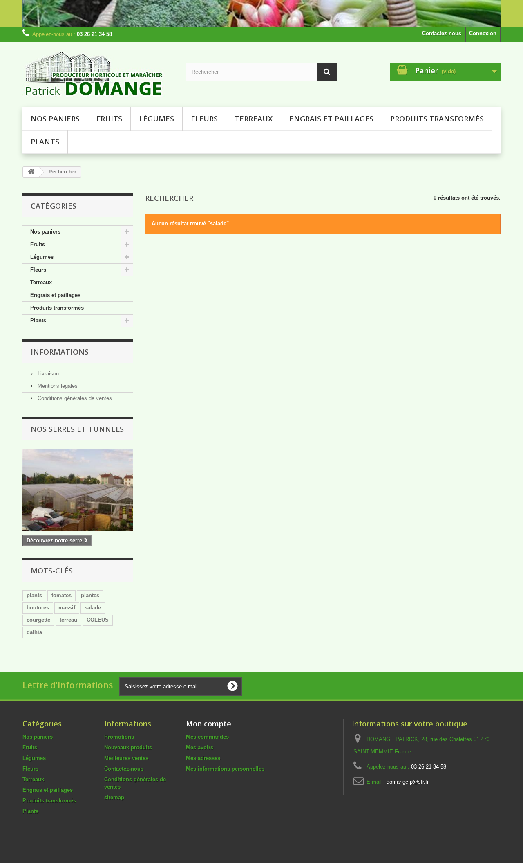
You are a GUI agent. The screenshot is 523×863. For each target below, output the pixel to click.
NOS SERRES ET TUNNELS (77, 429)
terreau (68, 620)
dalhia (34, 632)
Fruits (109, 119)
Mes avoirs (199, 747)
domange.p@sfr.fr (408, 782)
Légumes (156, 119)
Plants (45, 141)
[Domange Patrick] (98, 72)
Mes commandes (207, 737)
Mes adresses (203, 758)
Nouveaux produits (128, 747)
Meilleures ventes (126, 758)
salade (93, 608)
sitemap (114, 797)
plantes (90, 595)
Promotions (119, 737)
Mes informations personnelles (225, 769)
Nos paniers (55, 119)
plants (34, 595)
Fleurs (204, 119)
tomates (61, 595)
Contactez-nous (441, 33)
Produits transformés (437, 119)
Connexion (482, 33)
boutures (38, 608)
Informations (60, 352)
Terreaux (254, 119)
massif (66, 608)
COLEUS (98, 620)
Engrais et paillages (331, 119)
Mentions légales (57, 386)
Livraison (47, 374)
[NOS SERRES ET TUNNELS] (77, 490)
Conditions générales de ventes (74, 398)
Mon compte (208, 723)
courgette (38, 620)
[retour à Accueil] (31, 172)
